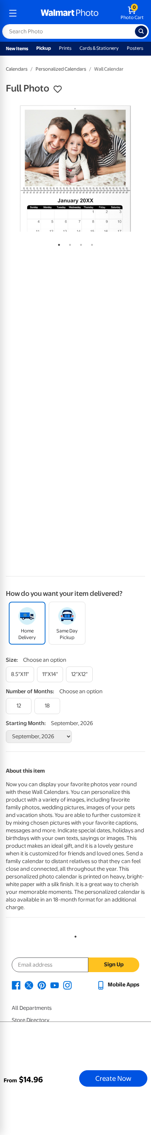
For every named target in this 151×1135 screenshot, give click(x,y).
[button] (57, 89)
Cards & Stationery (99, 48)
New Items (17, 48)
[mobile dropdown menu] (12, 13)
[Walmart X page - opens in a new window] (29, 984)
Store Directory (30, 1020)
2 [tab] (68, 243)
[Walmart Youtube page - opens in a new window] (54, 984)
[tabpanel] (75, 168)
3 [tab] (79, 243)
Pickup (43, 48)
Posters (135, 48)
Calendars (16, 69)
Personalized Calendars (61, 69)
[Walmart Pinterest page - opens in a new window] (41, 984)
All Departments (32, 1008)
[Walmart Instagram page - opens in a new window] (67, 984)
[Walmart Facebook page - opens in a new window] (16, 984)
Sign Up (114, 964)
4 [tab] (90, 243)
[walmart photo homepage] (69, 13)
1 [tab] (57, 243)
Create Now (113, 1078)
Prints (65, 48)
